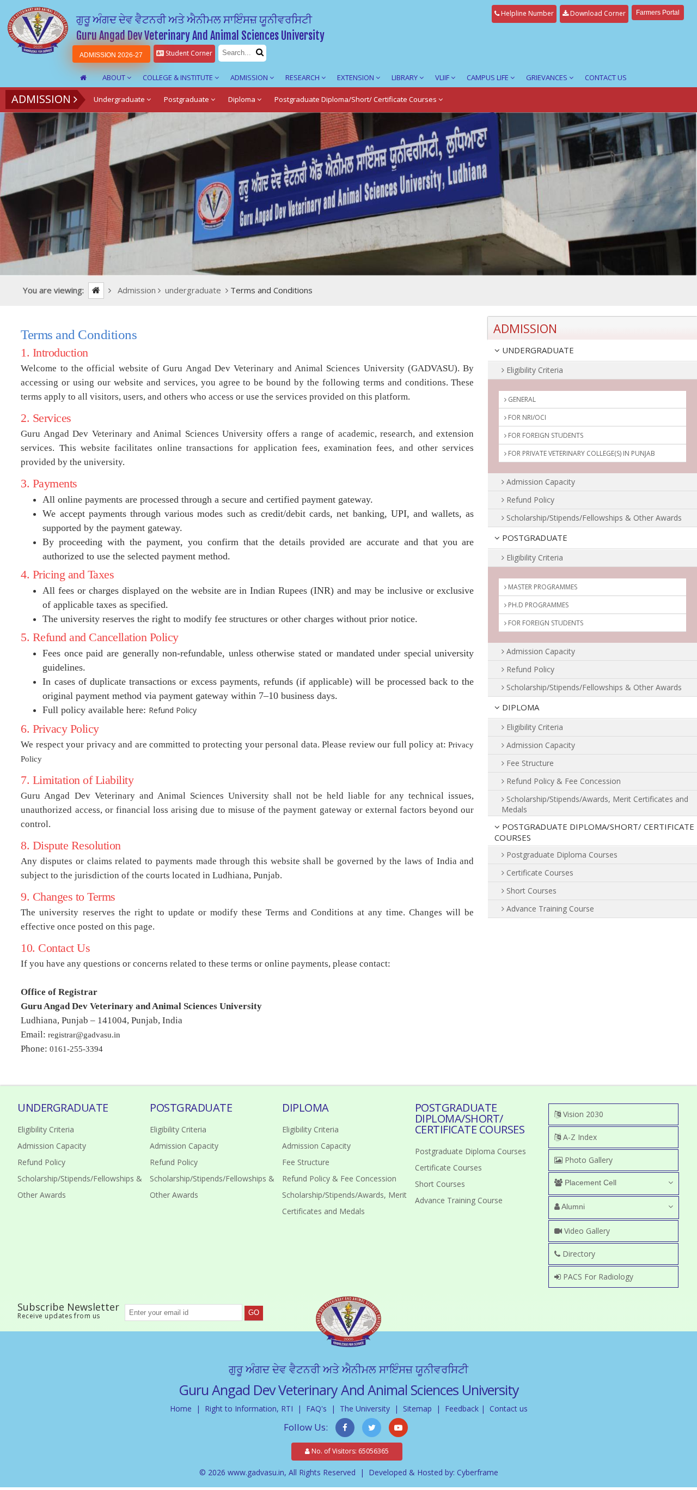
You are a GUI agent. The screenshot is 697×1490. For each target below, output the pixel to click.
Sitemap (417, 1408)
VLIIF (443, 77)
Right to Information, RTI (249, 1408)
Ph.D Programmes (537, 605)
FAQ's (316, 1408)
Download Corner (597, 13)
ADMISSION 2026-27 (111, 55)
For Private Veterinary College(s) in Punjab (580, 453)
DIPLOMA (519, 707)
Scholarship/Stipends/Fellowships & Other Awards (593, 517)
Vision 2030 (582, 1114)
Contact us (509, 1408)
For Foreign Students (544, 435)
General (521, 399)
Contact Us (606, 77)
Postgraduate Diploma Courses (560, 854)
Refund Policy (173, 710)
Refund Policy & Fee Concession (562, 781)
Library (405, 77)
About (114, 77)
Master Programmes (541, 587)
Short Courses (530, 890)
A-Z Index (579, 1137)
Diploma (242, 99)
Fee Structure (529, 763)
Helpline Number (526, 13)
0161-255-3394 (76, 1049)
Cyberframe (477, 1472)
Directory (577, 1253)
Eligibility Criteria (533, 370)
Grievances (547, 77)
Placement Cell (589, 1182)
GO (253, 1312)
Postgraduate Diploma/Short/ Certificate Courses (356, 99)
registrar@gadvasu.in (84, 1034)
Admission (250, 77)
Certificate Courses (538, 872)
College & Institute (179, 77)
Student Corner (188, 53)
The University (365, 1408)
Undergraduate (120, 99)
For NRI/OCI (526, 417)
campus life (488, 77)
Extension (356, 77)
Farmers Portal (658, 12)
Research (303, 77)
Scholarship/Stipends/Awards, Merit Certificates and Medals (595, 804)
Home (181, 1408)
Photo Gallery (588, 1160)
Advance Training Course (549, 908)
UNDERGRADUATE (537, 350)
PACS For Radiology (597, 1276)
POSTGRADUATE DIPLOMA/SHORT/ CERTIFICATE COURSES (594, 832)
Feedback (462, 1408)
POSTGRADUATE (533, 537)
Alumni (572, 1206)
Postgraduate (187, 99)
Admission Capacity (539, 481)
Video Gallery (586, 1231)
